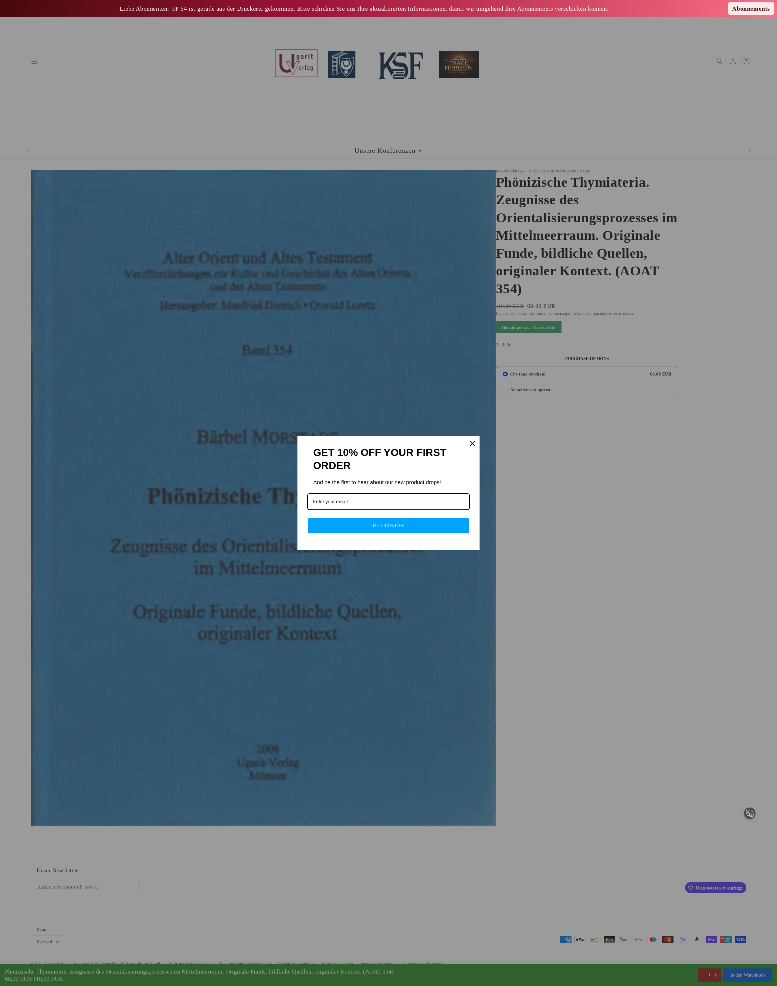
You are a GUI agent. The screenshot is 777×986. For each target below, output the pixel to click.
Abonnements (751, 8)
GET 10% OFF (389, 525)
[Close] (472, 443)
